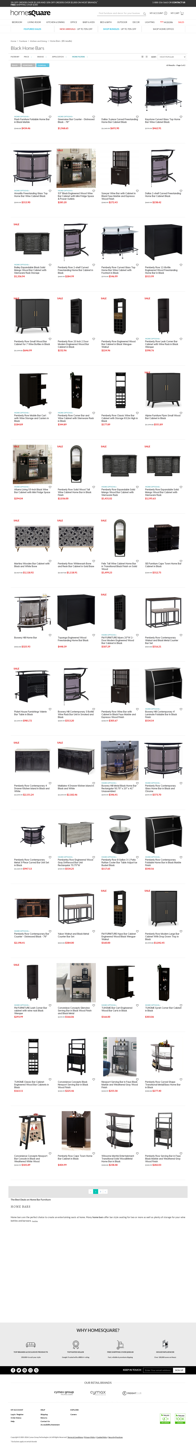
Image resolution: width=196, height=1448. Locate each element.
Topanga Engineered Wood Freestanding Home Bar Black (73, 639)
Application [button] (58, 57)
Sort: (153, 57)
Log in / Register (17, 1414)
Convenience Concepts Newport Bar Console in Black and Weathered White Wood (30, 1159)
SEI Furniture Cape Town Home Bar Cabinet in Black (163, 565)
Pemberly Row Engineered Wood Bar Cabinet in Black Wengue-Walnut (119, 344)
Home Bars (27, 65)
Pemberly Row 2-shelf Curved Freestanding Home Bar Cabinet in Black (75, 270)
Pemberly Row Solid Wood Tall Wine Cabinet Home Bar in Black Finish (74, 492)
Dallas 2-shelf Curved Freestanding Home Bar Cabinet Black (163, 195)
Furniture (23, 41)
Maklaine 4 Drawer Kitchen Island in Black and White (76, 787)
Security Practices (115, 1437)
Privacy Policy (89, 1437)
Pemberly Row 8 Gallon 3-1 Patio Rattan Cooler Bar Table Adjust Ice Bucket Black (119, 862)
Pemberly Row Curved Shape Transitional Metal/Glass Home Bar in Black (163, 1084)
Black (15, 65)
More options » (21, 116)
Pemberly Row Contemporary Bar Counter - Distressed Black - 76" (31, 935)
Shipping (44, 1414)
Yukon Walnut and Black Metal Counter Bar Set (73, 935)
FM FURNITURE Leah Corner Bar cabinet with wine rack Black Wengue (30, 1010)
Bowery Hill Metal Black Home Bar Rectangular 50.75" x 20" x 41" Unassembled (119, 788)
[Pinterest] (24, 1370)
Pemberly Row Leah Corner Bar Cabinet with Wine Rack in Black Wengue (161, 344)
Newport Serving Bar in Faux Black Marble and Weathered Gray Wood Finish (120, 1084)
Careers (73, 1414)
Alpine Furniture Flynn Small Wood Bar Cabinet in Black (162, 417)
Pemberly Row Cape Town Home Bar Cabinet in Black (75, 1157)
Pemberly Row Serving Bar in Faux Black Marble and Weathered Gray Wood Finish (163, 1159)
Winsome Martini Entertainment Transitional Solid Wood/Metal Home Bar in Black (118, 1159)
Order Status (16, 1418)
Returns (44, 1418)
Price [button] (26, 57)
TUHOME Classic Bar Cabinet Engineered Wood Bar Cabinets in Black (31, 1084)
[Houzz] (36, 1370)
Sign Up (179, 1370)
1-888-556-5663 (160, 2)
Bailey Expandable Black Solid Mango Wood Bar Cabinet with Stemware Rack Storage (30, 270)
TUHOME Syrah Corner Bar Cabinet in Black (163, 1009)
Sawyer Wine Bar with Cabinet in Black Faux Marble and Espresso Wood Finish (119, 196)
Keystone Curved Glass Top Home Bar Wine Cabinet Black (162, 120)
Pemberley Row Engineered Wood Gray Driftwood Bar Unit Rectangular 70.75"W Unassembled (75, 862)
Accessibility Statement (50, 1425)
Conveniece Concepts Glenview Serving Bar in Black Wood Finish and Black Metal (75, 1010)
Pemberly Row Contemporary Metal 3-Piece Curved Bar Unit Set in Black (31, 862)
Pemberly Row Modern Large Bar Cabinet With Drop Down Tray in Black (162, 936)
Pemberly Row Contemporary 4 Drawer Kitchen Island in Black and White (31, 788)
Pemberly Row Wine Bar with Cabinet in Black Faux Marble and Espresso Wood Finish (119, 714)
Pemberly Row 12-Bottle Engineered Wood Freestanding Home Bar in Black (161, 270)
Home (13, 41)
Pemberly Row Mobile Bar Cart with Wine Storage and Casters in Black (31, 418)
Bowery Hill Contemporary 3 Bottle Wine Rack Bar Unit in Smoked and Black (76, 714)
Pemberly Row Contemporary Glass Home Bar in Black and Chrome (160, 788)
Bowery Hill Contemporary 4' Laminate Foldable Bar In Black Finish (161, 714)
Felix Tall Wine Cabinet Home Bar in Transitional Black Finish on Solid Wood (119, 566)
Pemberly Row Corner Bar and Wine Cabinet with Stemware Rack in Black (76, 418)
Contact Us (45, 1421)
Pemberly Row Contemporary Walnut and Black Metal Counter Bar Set (161, 640)
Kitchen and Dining (38, 41)
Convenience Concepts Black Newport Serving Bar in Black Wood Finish (73, 1084)
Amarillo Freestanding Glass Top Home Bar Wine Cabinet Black (31, 195)
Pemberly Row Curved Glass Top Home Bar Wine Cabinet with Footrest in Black (118, 270)
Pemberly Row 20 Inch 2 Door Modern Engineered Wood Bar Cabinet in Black (73, 344)
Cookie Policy (101, 1437)
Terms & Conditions (75, 1437)
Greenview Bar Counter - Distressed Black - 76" (76, 120)
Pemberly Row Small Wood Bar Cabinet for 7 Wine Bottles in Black (32, 343)
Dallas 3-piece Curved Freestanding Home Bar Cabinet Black (120, 120)
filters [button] (78, 57)
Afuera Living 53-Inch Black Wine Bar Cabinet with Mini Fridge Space (32, 491)
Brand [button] (40, 57)
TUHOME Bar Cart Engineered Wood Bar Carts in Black (117, 1009)
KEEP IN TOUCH (132, 1369)
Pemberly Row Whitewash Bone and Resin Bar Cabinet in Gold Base (76, 565)
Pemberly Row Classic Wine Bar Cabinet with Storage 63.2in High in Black (120, 418)
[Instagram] (30, 1370)
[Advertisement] (66, 1231)
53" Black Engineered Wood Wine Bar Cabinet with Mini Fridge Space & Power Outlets (76, 196)
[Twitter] (19, 1370)
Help (13, 1421)
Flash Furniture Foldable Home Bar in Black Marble (32, 120)
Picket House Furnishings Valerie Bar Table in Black (30, 713)
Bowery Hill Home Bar (25, 637)
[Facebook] (13, 1370)
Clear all (42, 65)
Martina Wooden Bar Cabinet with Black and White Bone (32, 565)
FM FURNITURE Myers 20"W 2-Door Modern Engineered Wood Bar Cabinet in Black (118, 640)
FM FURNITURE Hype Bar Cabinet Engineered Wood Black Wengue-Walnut (119, 936)
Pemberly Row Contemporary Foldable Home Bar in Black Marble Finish (163, 862)
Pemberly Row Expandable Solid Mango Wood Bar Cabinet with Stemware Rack (118, 492)
